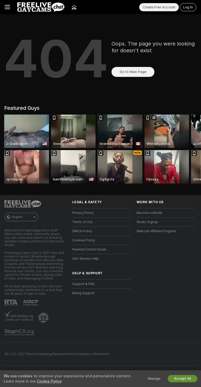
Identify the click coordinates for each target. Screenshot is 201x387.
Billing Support (83, 293)
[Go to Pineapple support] (43, 318)
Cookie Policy (49, 381)
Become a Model (149, 213)
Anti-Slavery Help (85, 258)
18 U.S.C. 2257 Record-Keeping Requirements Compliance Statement (56, 354)
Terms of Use (82, 222)
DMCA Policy (82, 231)
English (17, 217)
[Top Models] (74, 7)
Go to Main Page (133, 72)
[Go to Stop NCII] (19, 332)
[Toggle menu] (7, 7)
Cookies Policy (83, 240)
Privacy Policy (83, 213)
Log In (188, 7)
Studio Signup (147, 222)
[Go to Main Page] (41, 7)
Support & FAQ (83, 284)
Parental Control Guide (89, 249)
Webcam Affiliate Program (156, 231)
